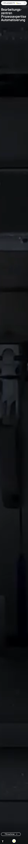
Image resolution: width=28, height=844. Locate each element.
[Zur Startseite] (11, 3)
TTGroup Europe (9, 834)
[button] (24, 3)
